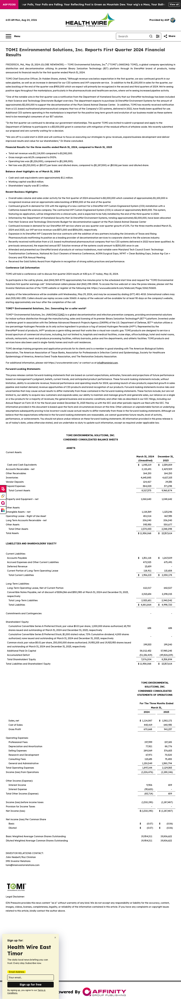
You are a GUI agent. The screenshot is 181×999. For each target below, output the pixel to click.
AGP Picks (9, 4)
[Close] (55, 937)
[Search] (150, 36)
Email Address (16, 971)
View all (174, 4)
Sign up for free (30, 984)
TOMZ (60, 314)
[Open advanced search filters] (157, 36)
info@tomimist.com (107, 362)
